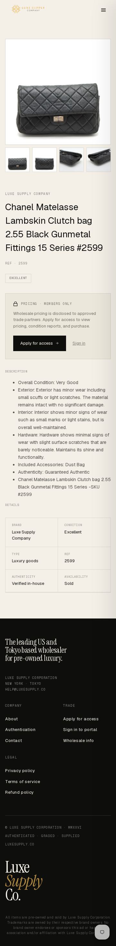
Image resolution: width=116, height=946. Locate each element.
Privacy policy (20, 770)
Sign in (78, 343)
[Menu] (103, 10)
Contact (13, 740)
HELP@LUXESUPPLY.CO (25, 689)
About (11, 719)
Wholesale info (78, 740)
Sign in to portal (80, 729)
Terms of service (22, 781)
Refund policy (19, 792)
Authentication (20, 729)
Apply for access (36, 343)
